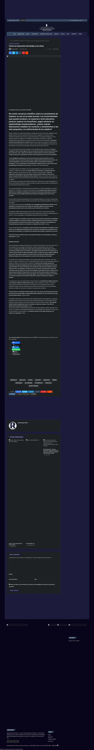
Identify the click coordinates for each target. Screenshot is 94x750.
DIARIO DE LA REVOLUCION (46, 33)
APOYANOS (74, 33)
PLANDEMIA (29, 383)
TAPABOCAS (39, 383)
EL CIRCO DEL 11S (30, 543)
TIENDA (80, 33)
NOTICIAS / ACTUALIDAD (25, 40)
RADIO (27, 33)
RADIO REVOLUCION (34, 745)
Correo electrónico (13, 579)
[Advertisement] (47, 9)
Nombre (11, 574)
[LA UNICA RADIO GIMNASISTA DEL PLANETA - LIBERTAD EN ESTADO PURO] (47, 28)
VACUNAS (48, 383)
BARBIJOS (14, 380)
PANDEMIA (19, 383)
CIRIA (68, 33)
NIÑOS (55, 380)
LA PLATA (63, 33)
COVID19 (38, 380)
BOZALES (22, 380)
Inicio (14, 33)
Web (36, 579)
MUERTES (47, 380)
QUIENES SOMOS (52, 739)
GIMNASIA (56, 33)
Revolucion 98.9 (14, 49)
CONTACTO (50, 741)
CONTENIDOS (35, 33)
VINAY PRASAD (34, 386)
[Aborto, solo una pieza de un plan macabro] (16, 490)
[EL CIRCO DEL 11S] (33, 490)
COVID (30, 380)
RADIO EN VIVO (21, 33)
